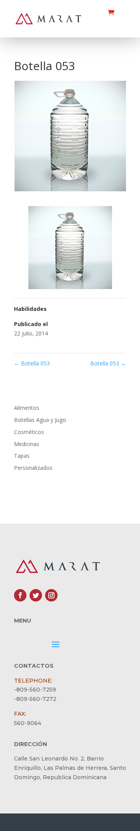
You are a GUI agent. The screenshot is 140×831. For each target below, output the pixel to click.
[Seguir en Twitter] (36, 595)
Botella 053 (32, 363)
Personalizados (33, 467)
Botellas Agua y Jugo (40, 419)
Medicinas (26, 444)
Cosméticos (29, 432)
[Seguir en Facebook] (20, 595)
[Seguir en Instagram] (51, 595)
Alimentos (26, 407)
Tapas (22, 455)
